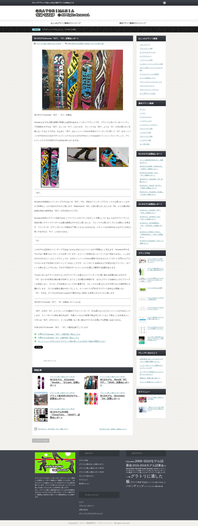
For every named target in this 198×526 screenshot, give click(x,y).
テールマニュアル (146, 117)
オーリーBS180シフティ (148, 78)
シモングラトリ (145, 44)
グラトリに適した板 (97, 43)
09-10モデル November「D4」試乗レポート (53, 429)
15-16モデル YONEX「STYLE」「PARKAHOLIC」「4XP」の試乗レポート (152, 234)
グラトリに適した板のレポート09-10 (49, 43)
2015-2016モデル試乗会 (148, 465)
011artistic (130, 461)
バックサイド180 (145, 132)
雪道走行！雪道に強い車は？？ (150, 378)
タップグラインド (146, 56)
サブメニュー (83, 479)
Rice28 (138, 468)
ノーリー (143, 113)
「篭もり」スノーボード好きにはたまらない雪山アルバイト (155, 408)
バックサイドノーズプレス (148, 125)
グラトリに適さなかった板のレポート (91, 464)
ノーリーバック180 (146, 60)
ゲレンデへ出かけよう (86, 476)
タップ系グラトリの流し (148, 93)
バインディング (135, 486)
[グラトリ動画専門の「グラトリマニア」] (67, 17)
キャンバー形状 (136, 470)
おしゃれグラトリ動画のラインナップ (66, 23)
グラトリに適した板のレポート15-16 (91, 472)
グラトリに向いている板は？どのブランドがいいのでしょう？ (155, 260)
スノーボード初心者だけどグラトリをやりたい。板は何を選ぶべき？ (155, 338)
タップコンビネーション (148, 52)
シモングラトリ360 (146, 48)
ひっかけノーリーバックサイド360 (151, 64)
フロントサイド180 (146, 128)
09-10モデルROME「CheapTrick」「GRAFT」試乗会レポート (65, 415)
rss (164, 2)
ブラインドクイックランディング (151, 82)
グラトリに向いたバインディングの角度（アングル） (155, 327)
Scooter (86, 43)
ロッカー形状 (153, 486)
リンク (81, 502)
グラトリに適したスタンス (141, 472)
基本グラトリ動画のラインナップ (132, 23)
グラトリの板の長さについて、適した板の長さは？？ (155, 269)
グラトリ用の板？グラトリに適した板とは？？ (155, 318)
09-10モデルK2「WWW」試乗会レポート (113, 429)
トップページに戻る (40, 440)
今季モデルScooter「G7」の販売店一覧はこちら (58, 338)
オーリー (143, 109)
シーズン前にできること (158, 482)
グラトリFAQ (83, 460)
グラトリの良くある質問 (154, 288)
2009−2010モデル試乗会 (75, 43)
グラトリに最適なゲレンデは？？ (151, 382)
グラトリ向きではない (139, 482)
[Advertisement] (90, 360)
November (130, 468)
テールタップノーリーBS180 (149, 74)
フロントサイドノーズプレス (149, 89)
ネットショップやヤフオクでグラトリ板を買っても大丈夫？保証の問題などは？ (72, 341)
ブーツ (146, 486)
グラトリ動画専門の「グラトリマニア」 (96, 523)
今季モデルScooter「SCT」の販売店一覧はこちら (59, 334)
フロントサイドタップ (147, 86)
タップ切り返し (145, 144)
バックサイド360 (145, 140)
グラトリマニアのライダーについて (91, 513)
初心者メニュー (84, 483)
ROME (144, 468)
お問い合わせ (83, 509)
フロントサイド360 (146, 136)
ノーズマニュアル (146, 121)
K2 (165, 466)
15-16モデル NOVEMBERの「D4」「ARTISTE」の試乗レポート (151, 225)
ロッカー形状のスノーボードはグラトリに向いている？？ (155, 279)
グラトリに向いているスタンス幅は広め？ (155, 298)
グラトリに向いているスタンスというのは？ (155, 308)
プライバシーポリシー (86, 505)
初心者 (160, 486)
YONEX (156, 468)
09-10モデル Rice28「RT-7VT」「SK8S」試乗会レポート (114, 382)
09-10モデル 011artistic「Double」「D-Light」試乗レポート (65, 382)
